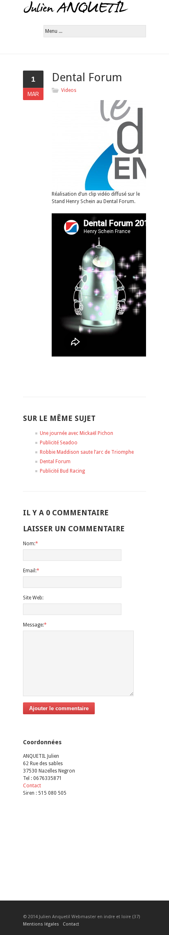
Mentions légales (41, 924)
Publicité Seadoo (59, 443)
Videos (68, 90)
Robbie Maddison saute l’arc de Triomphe (87, 452)
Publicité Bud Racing (62, 471)
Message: (35, 625)
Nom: (30, 543)
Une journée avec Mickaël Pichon (76, 433)
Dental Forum (55, 461)
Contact (32, 786)
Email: (31, 571)
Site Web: (33, 598)
